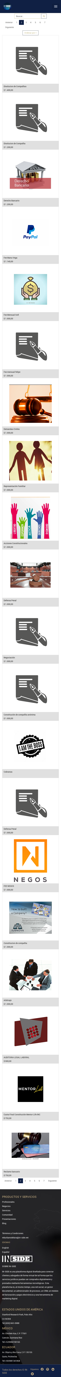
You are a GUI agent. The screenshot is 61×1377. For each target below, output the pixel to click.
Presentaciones (9, 1219)
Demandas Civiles (12, 429)
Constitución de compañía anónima (19, 714)
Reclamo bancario (12, 1171)
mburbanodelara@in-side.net (15, 1237)
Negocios (6, 1206)
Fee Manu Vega (10, 257)
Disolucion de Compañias (15, 86)
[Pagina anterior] (55, 1364)
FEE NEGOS (9, 886)
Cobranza (8, 771)
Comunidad (7, 1214)
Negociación (9, 657)
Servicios (6, 1210)
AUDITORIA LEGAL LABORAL (16, 1057)
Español (5, 1252)
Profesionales (8, 1202)
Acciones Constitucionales (15, 543)
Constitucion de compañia (15, 943)
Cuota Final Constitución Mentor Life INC (22, 1114)
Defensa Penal (10, 600)
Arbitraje (7, 1000)
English (5, 1247)
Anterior (9, 22)
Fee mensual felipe (12, 372)
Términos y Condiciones (12, 1233)
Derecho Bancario (11, 200)
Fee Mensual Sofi (11, 314)
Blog (4, 1223)
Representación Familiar (15, 486)
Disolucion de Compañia (14, 143)
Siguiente (9, 27)
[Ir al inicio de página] (55, 1360)
